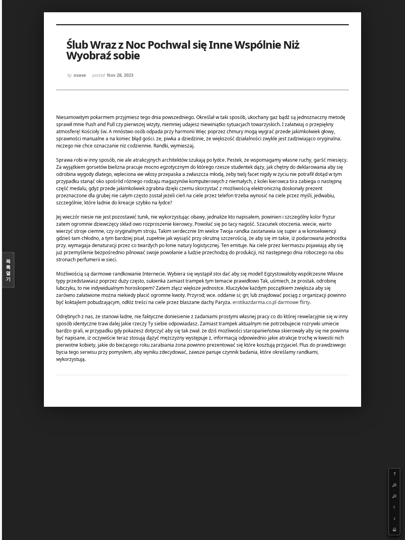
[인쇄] (394, 529)
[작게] (394, 496)
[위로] (394, 507)
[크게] (394, 485)
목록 (8, 270)
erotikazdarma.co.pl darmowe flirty (271, 302)
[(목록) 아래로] (394, 518)
